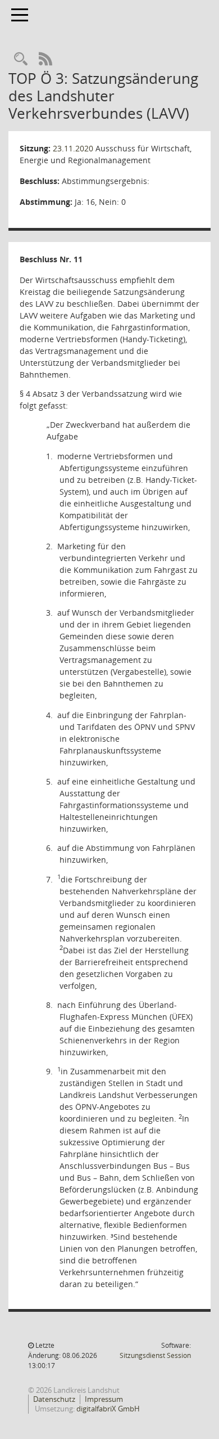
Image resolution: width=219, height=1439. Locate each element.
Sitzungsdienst (155, 1355)
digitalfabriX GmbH (108, 1409)
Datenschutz (54, 1399)
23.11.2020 (73, 148)
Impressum (104, 1399)
